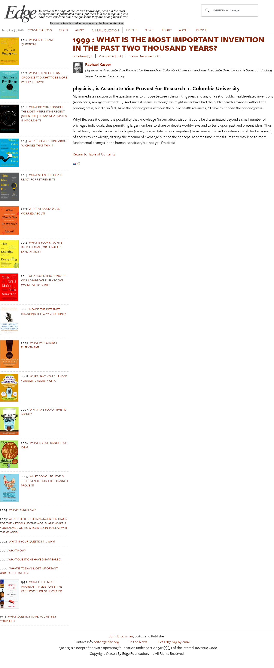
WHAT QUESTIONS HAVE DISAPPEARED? (34, 559)
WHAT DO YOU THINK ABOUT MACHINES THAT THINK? (44, 143)
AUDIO (79, 30)
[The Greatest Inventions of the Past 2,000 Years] (9, 607)
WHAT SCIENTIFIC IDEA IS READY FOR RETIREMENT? (41, 177)
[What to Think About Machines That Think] (9, 165)
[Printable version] (78, 164)
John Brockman (121, 636)
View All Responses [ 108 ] (145, 56)
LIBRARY (166, 30)
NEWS (149, 30)
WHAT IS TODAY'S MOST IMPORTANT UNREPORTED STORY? (29, 570)
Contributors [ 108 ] (111, 56)
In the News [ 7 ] (82, 56)
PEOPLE (201, 30)
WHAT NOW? (17, 550)
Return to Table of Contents (94, 154)
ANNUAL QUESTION (105, 30)
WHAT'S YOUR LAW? (22, 509)
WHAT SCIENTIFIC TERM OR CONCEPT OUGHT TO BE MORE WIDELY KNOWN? (44, 77)
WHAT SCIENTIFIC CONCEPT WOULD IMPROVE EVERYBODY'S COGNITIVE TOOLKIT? (43, 280)
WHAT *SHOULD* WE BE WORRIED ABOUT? (40, 210)
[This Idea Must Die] (9, 199)
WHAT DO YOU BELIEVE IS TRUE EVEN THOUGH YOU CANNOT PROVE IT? (44, 480)
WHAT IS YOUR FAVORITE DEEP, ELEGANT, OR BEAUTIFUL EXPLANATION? (41, 247)
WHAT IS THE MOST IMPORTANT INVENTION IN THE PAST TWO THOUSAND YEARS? (42, 586)
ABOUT (184, 30)
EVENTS (131, 30)
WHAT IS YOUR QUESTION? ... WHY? (32, 541)
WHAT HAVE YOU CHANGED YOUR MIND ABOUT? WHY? (44, 378)
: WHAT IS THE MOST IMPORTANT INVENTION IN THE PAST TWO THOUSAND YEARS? (168, 43)
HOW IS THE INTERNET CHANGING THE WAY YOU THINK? (43, 311)
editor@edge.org (106, 641)
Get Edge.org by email (174, 641)
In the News (138, 641)
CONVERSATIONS (40, 30)
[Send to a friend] (74, 164)
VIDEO (63, 30)
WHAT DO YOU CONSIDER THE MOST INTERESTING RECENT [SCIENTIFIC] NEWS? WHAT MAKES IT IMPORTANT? (44, 114)
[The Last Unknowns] (9, 64)
